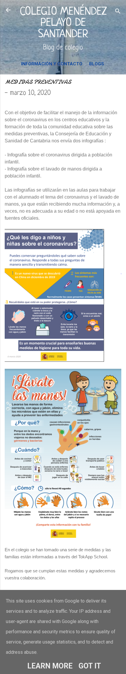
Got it (90, 666)
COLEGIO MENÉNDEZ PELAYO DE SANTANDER (63, 23)
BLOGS (96, 63)
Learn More (50, 666)
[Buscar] (117, 12)
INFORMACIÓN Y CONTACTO (51, 63)
